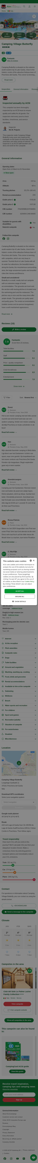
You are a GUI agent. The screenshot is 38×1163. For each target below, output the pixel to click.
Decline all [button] (19, 596)
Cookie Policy (29, 581)
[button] (19, 601)
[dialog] (19, 581)
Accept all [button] (20, 591)
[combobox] (31, 561)
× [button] (33, 560)
